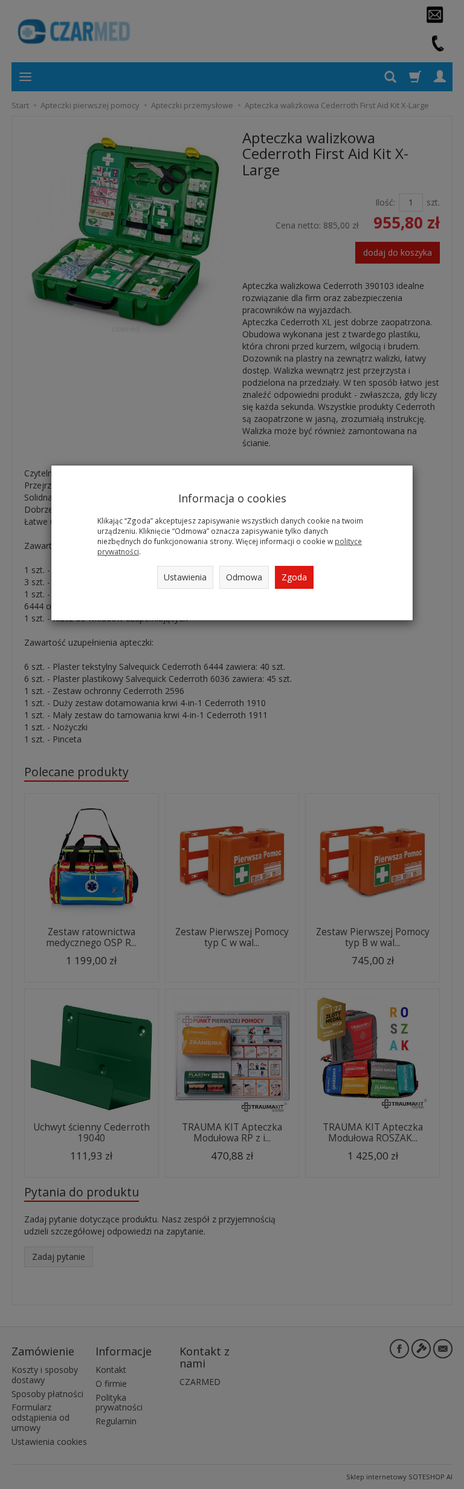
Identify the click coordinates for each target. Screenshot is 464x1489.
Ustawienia (185, 577)
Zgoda (294, 577)
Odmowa (244, 577)
